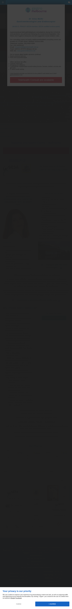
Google (12, 598)
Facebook (18, 598)
